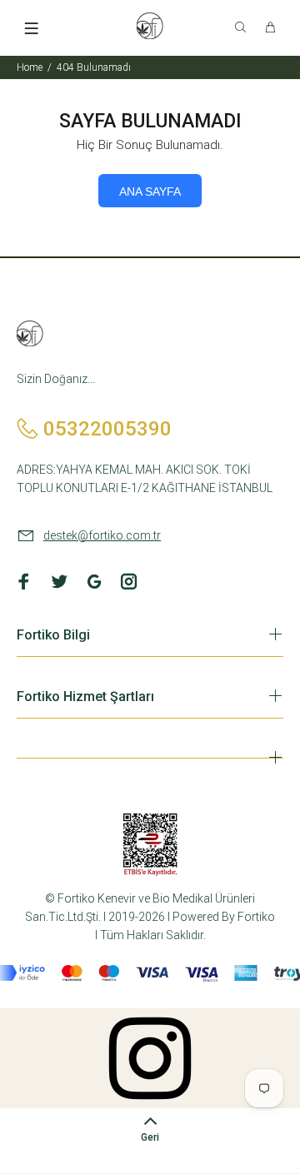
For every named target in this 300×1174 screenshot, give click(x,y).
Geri (150, 1137)
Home (29, 67)
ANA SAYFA (150, 191)
